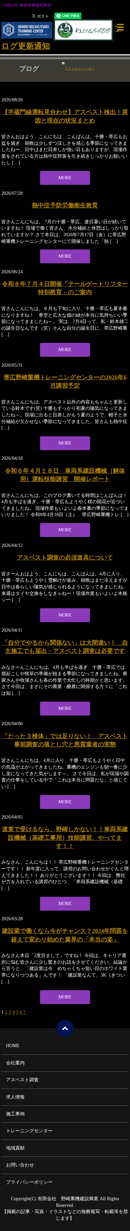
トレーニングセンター (29, 1130)
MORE (65, 177)
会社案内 (15, 1062)
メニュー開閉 (120, 27)
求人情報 (15, 1097)
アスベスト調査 (22, 1079)
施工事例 (15, 1113)
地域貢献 (15, 1148)
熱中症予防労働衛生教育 (65, 205)
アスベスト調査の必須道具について (65, 557)
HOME (13, 1045)
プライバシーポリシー (29, 1182)
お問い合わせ (20, 1164)
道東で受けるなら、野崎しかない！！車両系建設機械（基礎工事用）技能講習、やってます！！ (65, 837)
